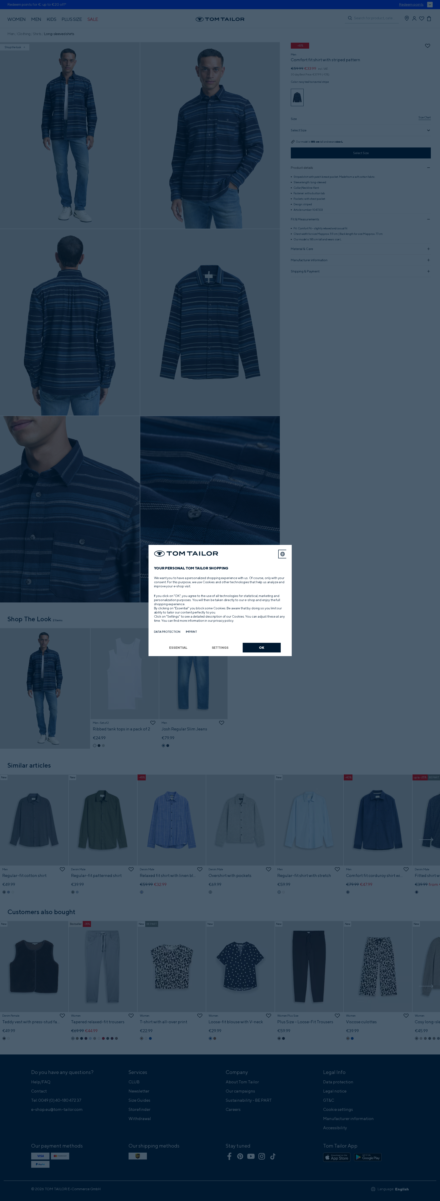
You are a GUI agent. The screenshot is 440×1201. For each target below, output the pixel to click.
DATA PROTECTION (167, 631)
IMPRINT (191, 631)
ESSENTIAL (178, 647)
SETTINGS (220, 647)
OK (261, 647)
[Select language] (282, 554)
